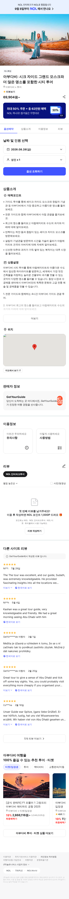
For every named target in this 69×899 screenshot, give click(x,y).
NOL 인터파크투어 (15, 474)
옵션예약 (8, 128)
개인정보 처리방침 (48, 856)
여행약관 (29, 860)
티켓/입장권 (11, 766)
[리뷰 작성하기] (64, 466)
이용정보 (43, 128)
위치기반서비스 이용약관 (26, 856)
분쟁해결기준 (42, 860)
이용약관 (7, 856)
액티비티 (39, 766)
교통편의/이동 (56, 766)
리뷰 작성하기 (35, 530)
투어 (26, 766)
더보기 (34, 318)
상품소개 (26, 128)
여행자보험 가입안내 (12, 860)
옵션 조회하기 (34, 171)
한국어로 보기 (25, 587)
